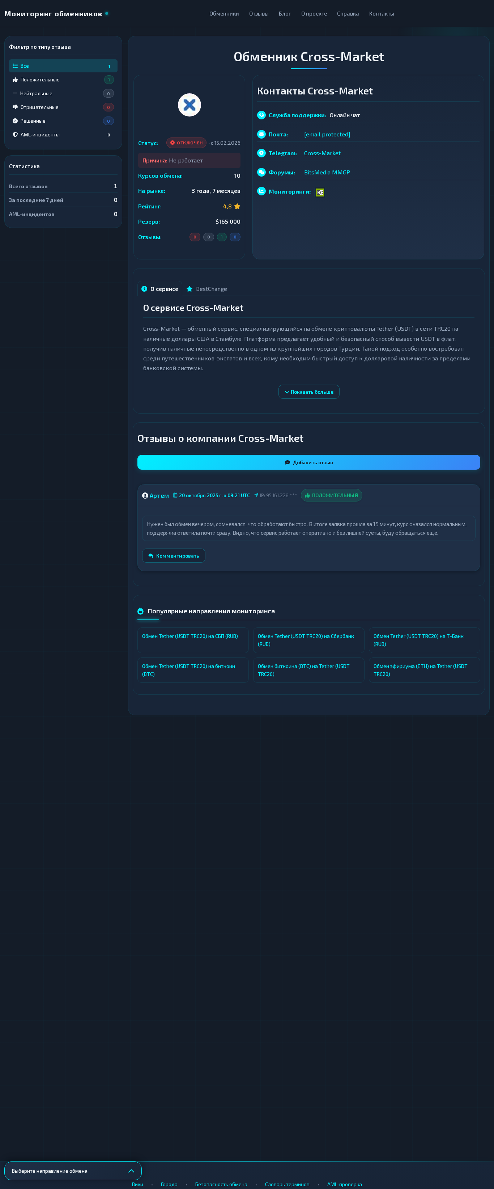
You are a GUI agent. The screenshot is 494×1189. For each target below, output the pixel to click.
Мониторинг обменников (53, 13)
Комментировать (177, 556)
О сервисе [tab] (163, 288)
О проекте (314, 13)
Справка (348, 13)
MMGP (341, 172)
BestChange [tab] (211, 288)
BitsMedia (317, 172)
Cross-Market (322, 152)
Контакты (381, 13)
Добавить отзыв (313, 462)
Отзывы (259, 13)
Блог (285, 13)
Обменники (224, 13)
